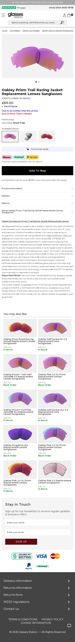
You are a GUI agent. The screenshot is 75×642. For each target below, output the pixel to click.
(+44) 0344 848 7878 (61, 7)
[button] (36, 82)
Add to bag (37, 170)
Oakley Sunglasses (31, 30)
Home (4, 30)
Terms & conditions (23, 619)
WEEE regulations (16, 601)
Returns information (17, 587)
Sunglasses (15, 30)
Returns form (12, 594)
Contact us (11, 608)
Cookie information (36, 622)
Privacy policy (52, 619)
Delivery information (17, 580)
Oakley (21, 241)
